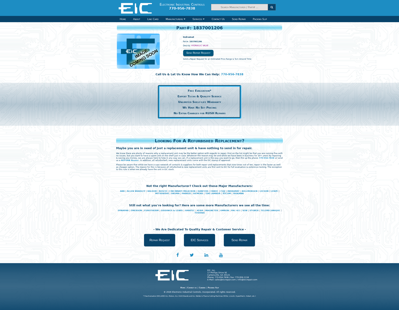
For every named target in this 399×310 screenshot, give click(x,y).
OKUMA (175, 193)
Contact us (192, 288)
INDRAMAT (233, 191)
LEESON (264, 191)
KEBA (200, 210)
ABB (122, 191)
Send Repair (239, 19)
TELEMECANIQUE (270, 210)
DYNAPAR (123, 210)
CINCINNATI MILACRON (182, 191)
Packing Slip (260, 19)
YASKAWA (238, 193)
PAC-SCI (235, 210)
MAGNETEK (211, 210)
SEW (244, 210)
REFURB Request (130, 160)
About (136, 19)
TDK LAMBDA (212, 193)
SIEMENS (198, 193)
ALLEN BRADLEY (136, 191)
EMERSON (136, 210)
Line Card (153, 19)
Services (197, 19)
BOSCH (163, 191)
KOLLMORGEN (249, 191)
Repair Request (159, 240)
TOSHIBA (200, 213)
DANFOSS (203, 191)
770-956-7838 (232, 74)
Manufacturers (175, 19)
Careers (202, 288)
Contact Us (218, 19)
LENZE (274, 191)
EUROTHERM (151, 210)
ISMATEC (190, 210)
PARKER (186, 193)
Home (123, 19)
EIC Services (199, 240)
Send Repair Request (198, 52)
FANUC (214, 191)
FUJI (223, 191)
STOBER (254, 210)
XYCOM (227, 193)
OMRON (224, 210)
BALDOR (152, 191)
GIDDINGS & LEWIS (172, 210)
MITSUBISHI (162, 193)
